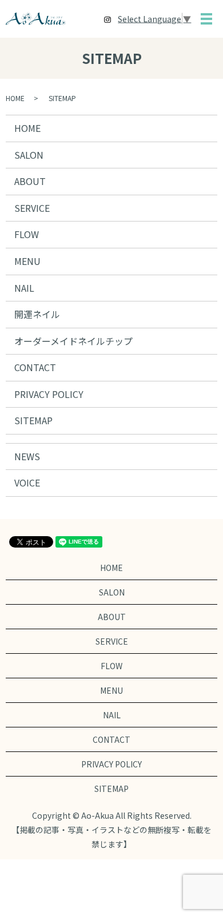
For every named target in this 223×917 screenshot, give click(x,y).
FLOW (26, 234)
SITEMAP (33, 420)
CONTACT (35, 367)
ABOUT (30, 181)
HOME (15, 98)
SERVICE (32, 208)
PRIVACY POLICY (48, 394)
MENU (27, 261)
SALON (28, 155)
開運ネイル (37, 314)
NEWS (27, 456)
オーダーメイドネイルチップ (73, 341)
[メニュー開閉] (206, 19)
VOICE (27, 482)
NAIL (24, 288)
